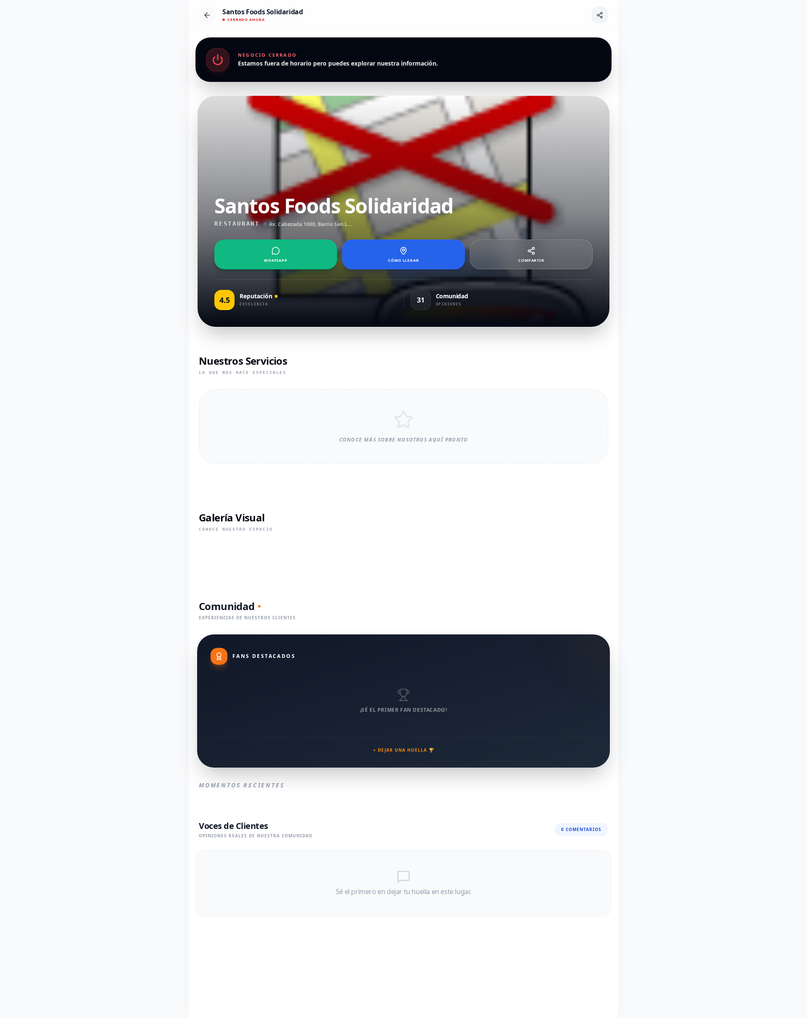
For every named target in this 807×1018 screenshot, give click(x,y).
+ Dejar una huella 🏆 (403, 750)
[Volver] (207, 15)
